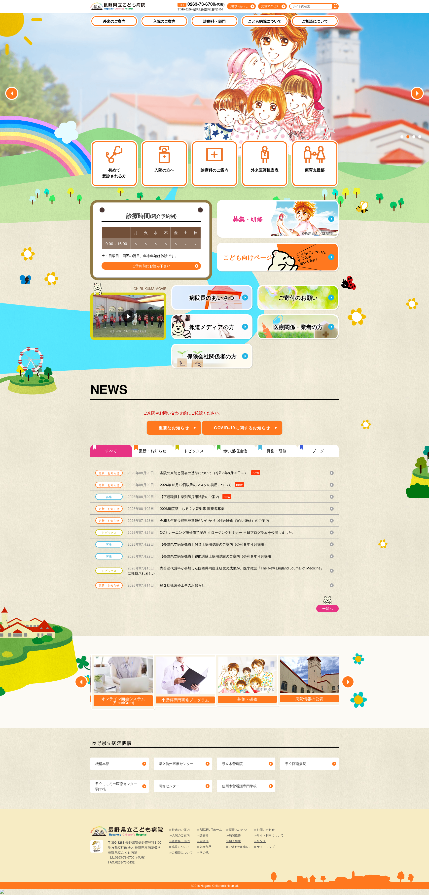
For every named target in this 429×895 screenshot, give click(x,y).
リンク (261, 841)
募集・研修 (276, 451)
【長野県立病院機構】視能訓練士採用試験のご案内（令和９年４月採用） (201, 556)
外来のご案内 (114, 21)
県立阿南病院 (295, 763)
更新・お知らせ (152, 451)
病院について (181, 846)
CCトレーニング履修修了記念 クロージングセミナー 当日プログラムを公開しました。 (211, 532)
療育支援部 (315, 170)
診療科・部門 (214, 21)
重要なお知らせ (174, 428)
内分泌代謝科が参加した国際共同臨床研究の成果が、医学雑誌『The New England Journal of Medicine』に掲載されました (226, 570)
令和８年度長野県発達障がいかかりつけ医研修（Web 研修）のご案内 (198, 520)
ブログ (318, 451)
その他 (204, 852)
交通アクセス (270, 6)
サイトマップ (266, 846)
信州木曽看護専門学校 (239, 785)
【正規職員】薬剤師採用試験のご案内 (179, 496)
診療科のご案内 (214, 170)
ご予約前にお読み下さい (151, 265)
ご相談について (315, 21)
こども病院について (265, 21)
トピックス (194, 451)
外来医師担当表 (265, 170)
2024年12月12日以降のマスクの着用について (185, 484)
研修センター (169, 785)
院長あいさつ (238, 829)
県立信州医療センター (176, 763)
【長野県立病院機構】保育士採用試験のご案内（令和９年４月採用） (198, 544)
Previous (11, 93)
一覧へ (327, 608)
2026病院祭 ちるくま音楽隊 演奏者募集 (176, 508)
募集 (109, 496)
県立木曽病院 (232, 763)
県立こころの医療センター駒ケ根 (116, 786)
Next (417, 93)
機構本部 (102, 763)
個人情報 (235, 841)
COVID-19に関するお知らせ (242, 428)
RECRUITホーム (211, 829)
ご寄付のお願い (239, 846)
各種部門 (206, 846)
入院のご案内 (164, 21)
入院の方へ (164, 170)
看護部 (204, 841)
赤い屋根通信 (235, 451)
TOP (416, 883)
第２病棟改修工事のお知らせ (166, 585)
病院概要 (235, 835)
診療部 (204, 835)
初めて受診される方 (114, 173)
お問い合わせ (239, 6)
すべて (111, 451)
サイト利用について (270, 835)
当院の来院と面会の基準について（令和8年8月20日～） (193, 472)
